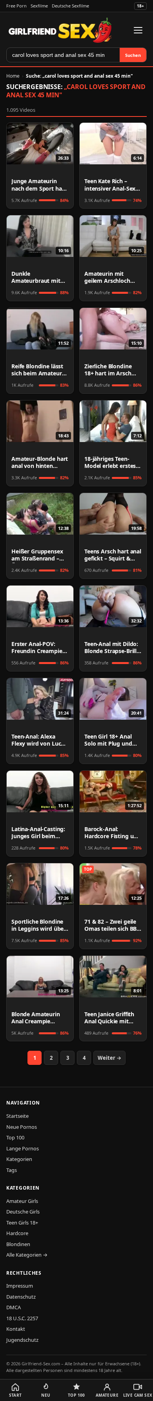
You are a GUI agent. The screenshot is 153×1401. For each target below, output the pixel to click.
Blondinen (18, 1244)
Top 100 (15, 1137)
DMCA (13, 1307)
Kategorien (19, 1159)
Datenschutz (21, 1296)
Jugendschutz (22, 1339)
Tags (11, 1170)
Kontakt (15, 1328)
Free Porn (16, 6)
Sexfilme (39, 6)
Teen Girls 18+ (22, 1222)
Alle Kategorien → (26, 1254)
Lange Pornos (22, 1148)
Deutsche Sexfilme (70, 6)
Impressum (19, 1285)
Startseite (17, 1115)
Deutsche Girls (23, 1211)
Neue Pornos (21, 1126)
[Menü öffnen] (138, 30)
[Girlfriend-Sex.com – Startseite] (60, 30)
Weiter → (109, 1057)
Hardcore (17, 1233)
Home (13, 76)
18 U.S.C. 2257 (22, 1318)
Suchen (133, 55)
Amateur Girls (22, 1200)
